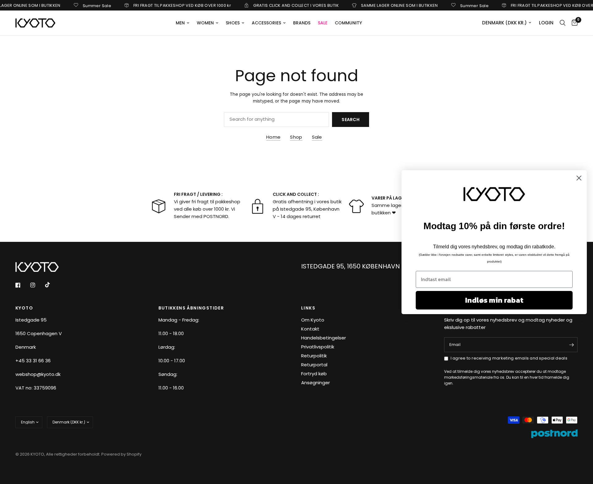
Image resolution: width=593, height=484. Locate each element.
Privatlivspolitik (317, 346)
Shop (296, 137)
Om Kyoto (312, 320)
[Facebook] (22, 285)
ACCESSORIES (266, 23)
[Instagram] (37, 285)
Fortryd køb (314, 373)
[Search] (563, 23)
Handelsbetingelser (323, 338)
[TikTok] (52, 285)
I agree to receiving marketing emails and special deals (509, 358)
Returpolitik (314, 355)
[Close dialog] (579, 177)
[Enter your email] (571, 344)
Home (273, 137)
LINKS (308, 308)
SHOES (233, 23)
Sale (317, 137)
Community (348, 23)
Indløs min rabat (494, 300)
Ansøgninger (315, 382)
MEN (180, 23)
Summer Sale (89, 5)
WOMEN (205, 23)
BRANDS (301, 23)
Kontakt (310, 329)
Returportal (314, 364)
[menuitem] (182, 22)
